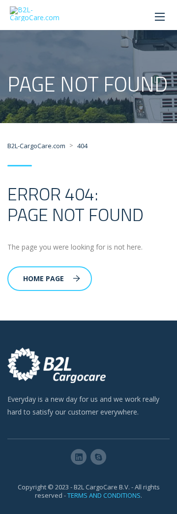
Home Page (43, 278)
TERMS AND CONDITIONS (104, 495)
